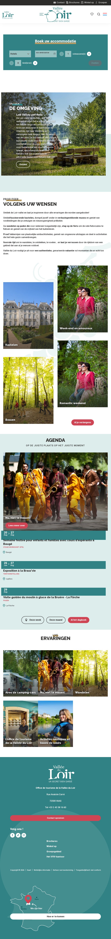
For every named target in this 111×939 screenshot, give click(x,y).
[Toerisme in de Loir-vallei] (60, 14)
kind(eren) (27, 63)
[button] (99, 14)
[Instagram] (24, 835)
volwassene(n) (79, 54)
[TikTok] (18, 835)
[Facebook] (12, 835)
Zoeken (95, 63)
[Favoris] (92, 14)
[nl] (105, 14)
